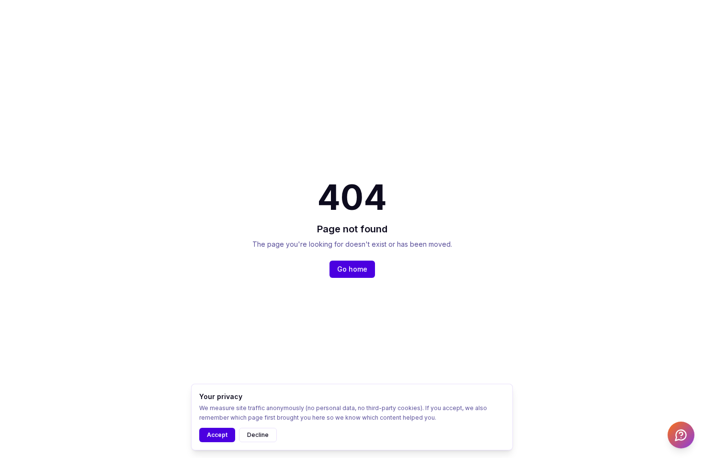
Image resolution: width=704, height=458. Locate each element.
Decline (258, 434)
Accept (217, 434)
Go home (352, 269)
